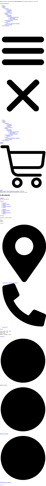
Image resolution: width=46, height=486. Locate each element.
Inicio (3, 5)
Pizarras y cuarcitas (8, 24)
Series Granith (12, 18)
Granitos (6, 13)
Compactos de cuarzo (9, 20)
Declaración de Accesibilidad (5, 482)
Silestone (9, 21)
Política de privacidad (4, 433)
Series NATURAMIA (14, 19)
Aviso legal (2, 336)
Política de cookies (3, 385)
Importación (9, 10)
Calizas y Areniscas (8, 12)
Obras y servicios (5, 25)
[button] (23, 73)
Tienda (3, 7)
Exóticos (8, 11)
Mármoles (7, 8)
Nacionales (9, 9)
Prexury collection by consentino (13, 23)
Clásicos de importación (14, 17)
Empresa (4, 6)
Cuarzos (6, 22)
